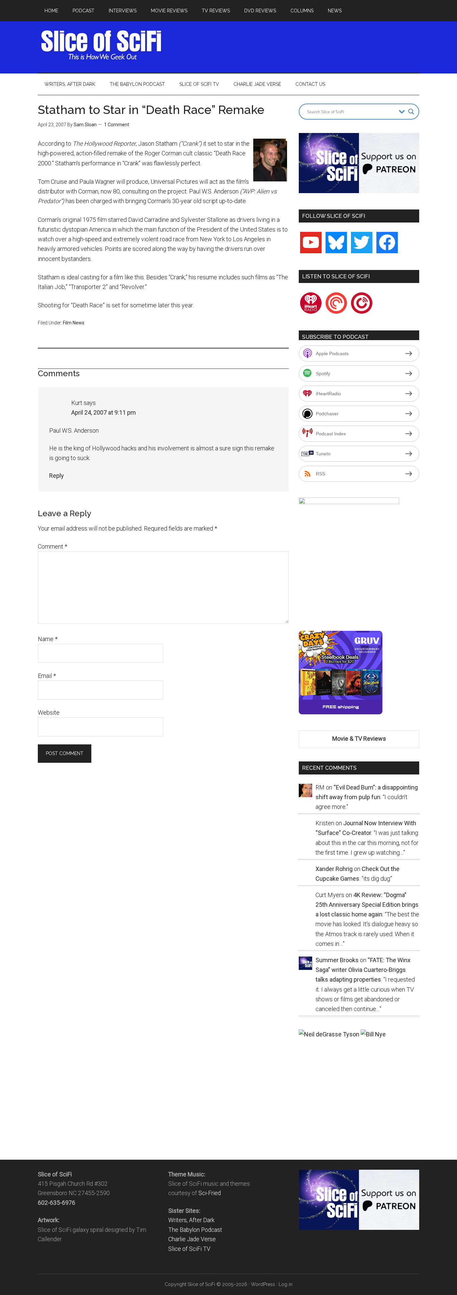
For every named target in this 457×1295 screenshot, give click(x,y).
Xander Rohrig (334, 868)
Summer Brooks (337, 960)
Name (48, 638)
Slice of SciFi (101, 45)
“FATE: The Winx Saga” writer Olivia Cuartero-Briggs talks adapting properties (362, 970)
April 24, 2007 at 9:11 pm (103, 412)
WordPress (263, 1284)
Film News (73, 322)
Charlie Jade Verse (192, 1239)
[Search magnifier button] (411, 111)
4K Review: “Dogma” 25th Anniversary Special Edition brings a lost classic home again (367, 904)
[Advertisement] (297, 45)
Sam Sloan (85, 124)
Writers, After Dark (191, 1220)
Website (49, 712)
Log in (285, 1284)
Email (47, 675)
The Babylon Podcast (195, 1230)
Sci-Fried (209, 1193)
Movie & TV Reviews (359, 738)
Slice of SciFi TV (189, 1249)
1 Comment (116, 124)
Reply (56, 475)
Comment (52, 546)
